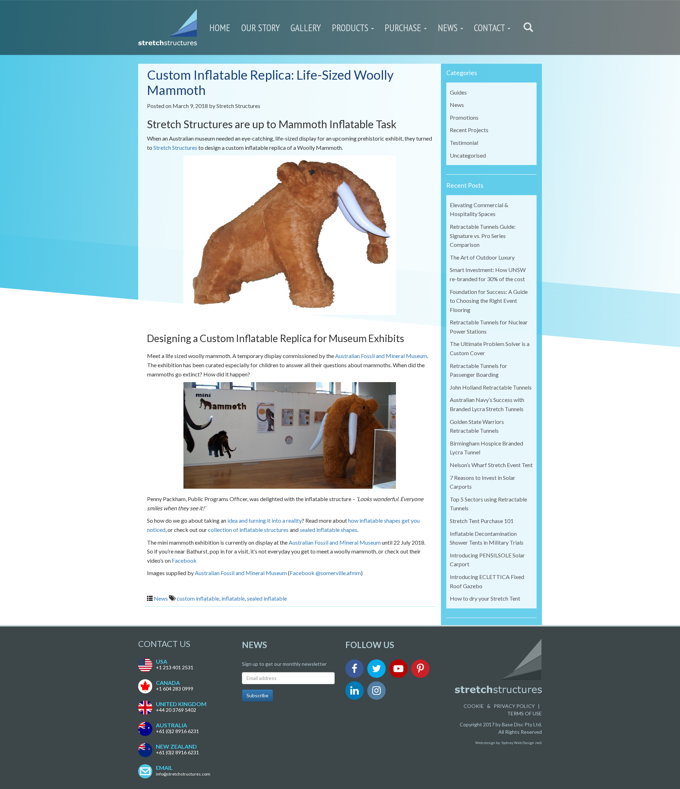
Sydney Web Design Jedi (522, 742)
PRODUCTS (351, 28)
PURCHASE (404, 28)
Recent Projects (469, 129)
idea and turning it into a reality (264, 520)
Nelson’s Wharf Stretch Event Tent (491, 464)
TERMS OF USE (524, 713)
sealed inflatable (267, 598)
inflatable (233, 598)
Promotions (464, 117)
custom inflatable (198, 598)
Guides (458, 92)
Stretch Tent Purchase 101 (482, 520)
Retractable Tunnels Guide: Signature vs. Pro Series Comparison (483, 235)
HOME (219, 28)
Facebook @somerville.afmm (325, 572)
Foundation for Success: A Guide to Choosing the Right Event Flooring (489, 300)
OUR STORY (260, 28)
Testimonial (464, 142)
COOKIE (474, 706)
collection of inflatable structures (248, 529)
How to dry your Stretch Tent (485, 598)
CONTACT (490, 28)
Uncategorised (468, 155)
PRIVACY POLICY (514, 706)
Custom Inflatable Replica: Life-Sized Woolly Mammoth (270, 82)
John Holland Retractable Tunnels (491, 387)
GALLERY (305, 28)
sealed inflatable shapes (328, 529)
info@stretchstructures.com (183, 774)
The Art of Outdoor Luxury (482, 257)
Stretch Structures (238, 105)
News (161, 598)
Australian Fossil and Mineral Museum (381, 355)
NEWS (449, 28)
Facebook (184, 560)
